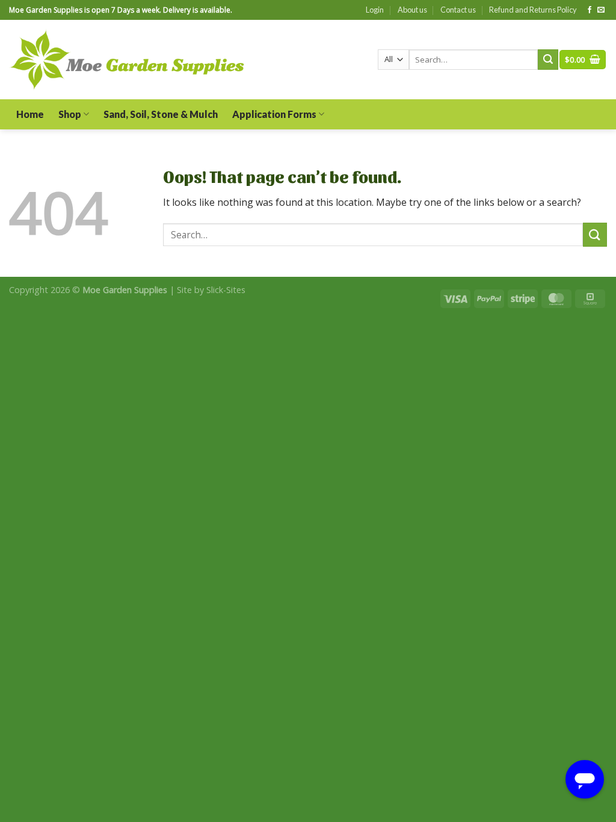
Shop (69, 114)
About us (412, 9)
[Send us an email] (601, 10)
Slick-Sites (225, 289)
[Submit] (548, 59)
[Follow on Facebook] (589, 10)
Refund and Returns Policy (533, 9)
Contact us (458, 9)
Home (30, 114)
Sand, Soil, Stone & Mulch (160, 114)
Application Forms (274, 114)
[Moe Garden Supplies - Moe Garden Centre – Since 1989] (127, 60)
